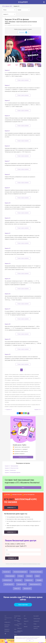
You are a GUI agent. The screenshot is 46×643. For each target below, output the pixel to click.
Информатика (29, 580)
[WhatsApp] (26, 413)
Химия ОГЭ (16, 588)
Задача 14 (7, 263)
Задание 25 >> (37, 409)
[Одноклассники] (22, 413)
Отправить (11, 558)
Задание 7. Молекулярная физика (12, 472)
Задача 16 (7, 294)
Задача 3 (7, 100)
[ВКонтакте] (18, 413)
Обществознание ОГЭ (35, 584)
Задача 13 (7, 248)
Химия (37, 576)
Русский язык (6, 571)
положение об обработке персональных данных (31, 563)
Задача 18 (7, 324)
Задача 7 (7, 161)
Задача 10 (7, 203)
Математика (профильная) (20, 571)
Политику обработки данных (20, 638)
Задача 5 (7, 131)
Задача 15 (7, 278)
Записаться (10, 507)
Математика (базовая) (36, 571)
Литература (18, 580)
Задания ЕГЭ (26, 621)
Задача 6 (7, 146)
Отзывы (35, 623)
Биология (29, 576)
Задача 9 (7, 187)
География (39, 580)
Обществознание (10, 576)
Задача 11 (7, 218)
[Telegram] (24, 413)
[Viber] (28, 413)
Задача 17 (7, 309)
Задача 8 (7, 174)
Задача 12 (7, 233)
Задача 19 (7, 339)
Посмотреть (22, 32)
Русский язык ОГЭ (9, 584)
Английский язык (7, 580)
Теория (25, 618)
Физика (15, 634)
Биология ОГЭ (27, 588)
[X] (20, 413)
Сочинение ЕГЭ (36, 621)
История (21, 576)
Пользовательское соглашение (31, 638)
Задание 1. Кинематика (10, 470)
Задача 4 (7, 115)
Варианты (25, 626)
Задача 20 (7, 354)
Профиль (16, 624)
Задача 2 (7, 85)
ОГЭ (24, 615)
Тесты (25, 623)
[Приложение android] (5, 633)
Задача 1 (7, 70)
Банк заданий (36, 615)
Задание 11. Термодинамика (11, 466)
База (15, 629)
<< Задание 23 (8, 409)
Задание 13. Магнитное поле (11, 468)
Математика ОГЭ (21, 584)
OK (29, 640)
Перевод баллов (37, 618)
